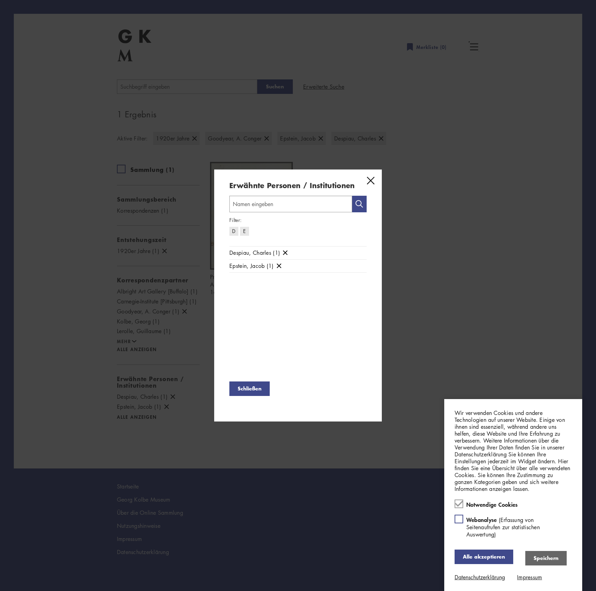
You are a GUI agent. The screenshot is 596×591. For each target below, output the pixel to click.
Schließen (249, 388)
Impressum (529, 577)
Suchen (359, 204)
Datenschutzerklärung (480, 577)
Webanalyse (503, 527)
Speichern (546, 558)
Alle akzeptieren (484, 556)
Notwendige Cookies (492, 504)
